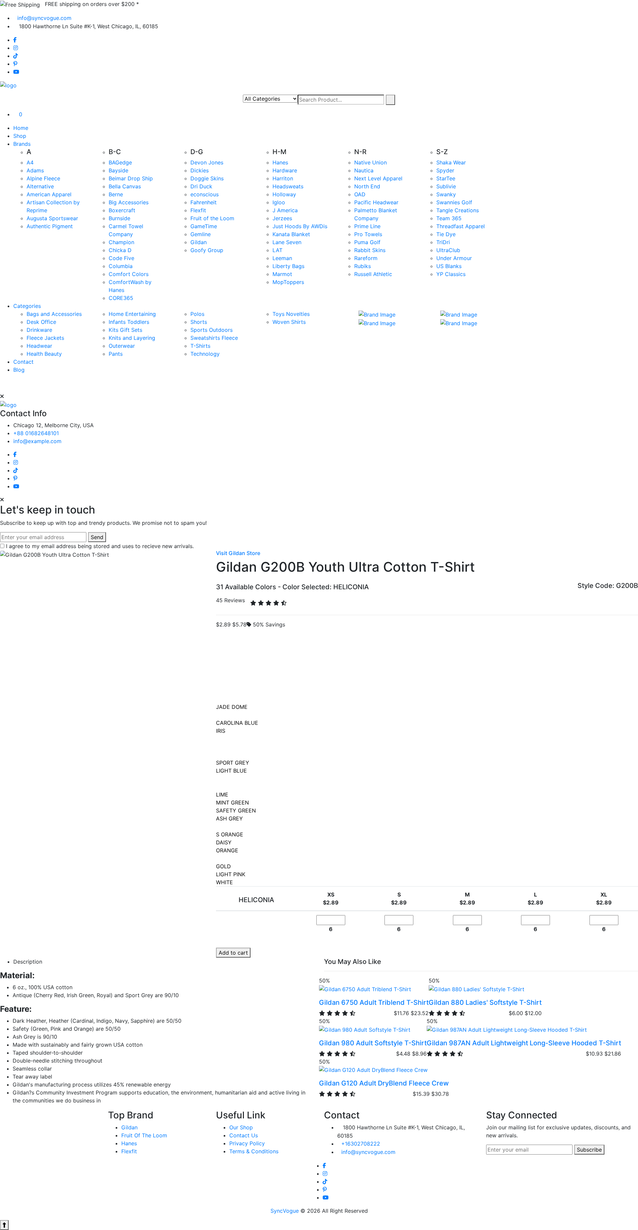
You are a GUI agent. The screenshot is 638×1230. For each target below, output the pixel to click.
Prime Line (367, 226)
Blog (19, 369)
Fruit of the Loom (212, 218)
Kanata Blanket (291, 234)
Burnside (119, 218)
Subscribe (589, 1149)
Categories (27, 306)
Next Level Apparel (378, 178)
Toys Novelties (291, 314)
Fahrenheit (203, 202)
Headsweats (287, 186)
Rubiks (362, 266)
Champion (121, 242)
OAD (360, 194)
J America (285, 210)
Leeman (282, 258)
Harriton (282, 178)
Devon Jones (206, 162)
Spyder (445, 170)
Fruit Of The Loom (144, 1135)
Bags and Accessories (54, 314)
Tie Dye (446, 234)
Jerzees (282, 218)
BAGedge (120, 162)
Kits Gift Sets (125, 330)
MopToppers (288, 282)
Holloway (284, 194)
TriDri (443, 242)
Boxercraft (122, 210)
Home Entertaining (132, 314)
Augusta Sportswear (52, 218)
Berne (116, 194)
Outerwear (122, 345)
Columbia (121, 266)
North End (367, 186)
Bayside (118, 170)
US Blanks (449, 266)
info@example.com (37, 441)
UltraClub (448, 250)
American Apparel (49, 194)
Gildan (198, 242)
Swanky (446, 194)
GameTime (203, 226)
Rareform (365, 258)
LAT (277, 250)
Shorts (198, 322)
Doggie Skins (207, 178)
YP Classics (451, 274)
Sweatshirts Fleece (214, 337)
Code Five (121, 258)
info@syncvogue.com (44, 18)
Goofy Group (206, 250)
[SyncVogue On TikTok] (15, 55)
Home (20, 128)
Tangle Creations (457, 210)
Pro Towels (368, 234)
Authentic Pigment (50, 226)
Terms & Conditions (253, 1151)
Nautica (363, 170)
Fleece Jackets (45, 337)
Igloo (278, 202)
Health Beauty (44, 353)
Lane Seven (286, 242)
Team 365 (449, 218)
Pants (116, 353)
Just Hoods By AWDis (299, 226)
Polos (197, 314)
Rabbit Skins (369, 250)
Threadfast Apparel (460, 226)
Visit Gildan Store (238, 553)
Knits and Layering (132, 337)
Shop (19, 136)
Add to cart (233, 952)
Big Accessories (129, 202)
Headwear (39, 345)
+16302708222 (360, 1143)
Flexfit (198, 210)
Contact (23, 361)
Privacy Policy (247, 1143)
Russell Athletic (373, 274)
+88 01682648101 (36, 433)
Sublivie (446, 186)
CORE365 (121, 298)
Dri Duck (201, 186)
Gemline (200, 234)
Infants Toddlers (129, 322)
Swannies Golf (454, 202)
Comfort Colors (129, 274)
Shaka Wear (451, 162)
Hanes (280, 162)
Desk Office (41, 322)
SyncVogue (284, 1210)
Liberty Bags (288, 266)
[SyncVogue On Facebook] (15, 40)
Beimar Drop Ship (131, 178)
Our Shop (241, 1127)
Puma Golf (367, 242)
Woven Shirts (289, 322)
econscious (204, 194)
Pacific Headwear (376, 202)
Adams (35, 170)
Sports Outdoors (211, 330)
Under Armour (454, 258)
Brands (22, 144)
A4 (30, 162)
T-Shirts (200, 345)
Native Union (370, 162)
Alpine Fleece (43, 178)
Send (97, 537)
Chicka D (120, 250)
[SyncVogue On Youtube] (16, 71)
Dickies (199, 170)
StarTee (445, 178)
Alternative (40, 186)
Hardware (284, 170)
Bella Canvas (125, 186)
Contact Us (243, 1135)
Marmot (282, 274)
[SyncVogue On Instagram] (15, 48)
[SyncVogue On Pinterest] (15, 63)
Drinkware (39, 330)
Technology (205, 353)
